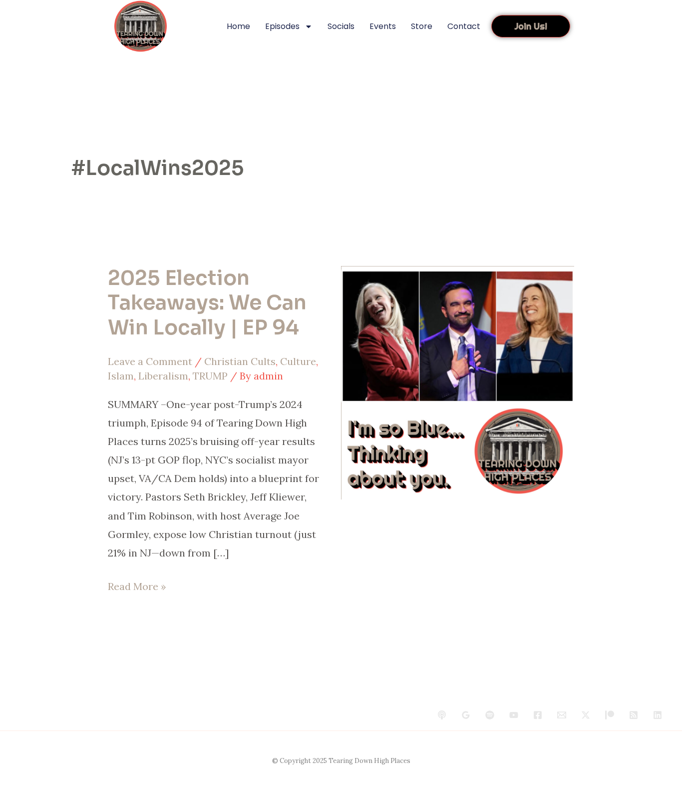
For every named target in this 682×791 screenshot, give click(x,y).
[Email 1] (561, 715)
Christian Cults (240, 361)
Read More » (137, 584)
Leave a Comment (150, 361)
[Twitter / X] (585, 715)
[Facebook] (537, 715)
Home (238, 26)
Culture (298, 361)
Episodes (282, 26)
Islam (121, 376)
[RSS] (633, 715)
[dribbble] (489, 715)
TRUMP (210, 376)
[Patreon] (609, 715)
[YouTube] (513, 715)
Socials (341, 26)
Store (421, 26)
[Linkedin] (657, 715)
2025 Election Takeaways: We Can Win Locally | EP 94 (207, 303)
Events (382, 26)
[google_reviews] (465, 715)
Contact (463, 26)
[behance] (441, 715)
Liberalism (163, 376)
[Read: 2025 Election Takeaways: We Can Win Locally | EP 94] (457, 381)
